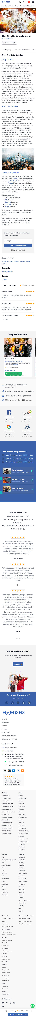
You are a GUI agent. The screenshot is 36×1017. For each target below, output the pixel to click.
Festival (22, 261)
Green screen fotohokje (9, 935)
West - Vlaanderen (24, 900)
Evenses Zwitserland (8, 806)
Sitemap (4, 729)
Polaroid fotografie (7, 932)
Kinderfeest (22, 825)
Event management (7, 940)
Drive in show (6, 972)
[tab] (16, 31)
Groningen (22, 876)
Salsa (3, 868)
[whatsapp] (12, 702)
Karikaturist (5, 945)
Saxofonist (5, 989)
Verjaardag (22, 844)
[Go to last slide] (2, 20)
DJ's (6, 200)
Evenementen (23, 817)
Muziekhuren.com (7, 825)
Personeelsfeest (23, 833)
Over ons (4, 725)
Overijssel (21, 889)
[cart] (29, 2)
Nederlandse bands (24, 918)
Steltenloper (5, 924)
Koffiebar (4, 953)
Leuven (21, 911)
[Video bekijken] (18, 20)
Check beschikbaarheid (18, 246)
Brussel (21, 897)
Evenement (6, 261)
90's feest (22, 849)
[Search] (24, 2)
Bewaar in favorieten (10, 42)
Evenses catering (7, 833)
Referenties (5, 722)
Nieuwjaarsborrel (24, 830)
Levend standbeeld (7, 918)
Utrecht (21, 862)
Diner (20, 811)
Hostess (4, 937)
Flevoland (21, 884)
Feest (28, 261)
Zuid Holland (22, 878)
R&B (3, 876)
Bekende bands (14, 5)
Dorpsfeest (22, 814)
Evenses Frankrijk (7, 817)
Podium (4, 964)
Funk (3, 881)
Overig (4, 264)
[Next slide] (33, 20)
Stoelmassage (6, 929)
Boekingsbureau (6, 830)
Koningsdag (22, 828)
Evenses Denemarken (8, 811)
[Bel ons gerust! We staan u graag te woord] (19, 2)
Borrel (20, 801)
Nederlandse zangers (25, 924)
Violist (3, 983)
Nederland (22, 857)
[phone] (18, 702)
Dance (3, 889)
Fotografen (8, 204)
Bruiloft (21, 795)
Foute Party (5, 978)
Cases (3, 967)
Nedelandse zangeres (25, 921)
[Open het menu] (33, 2)
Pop (5, 279)
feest (15, 179)
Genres (4, 854)
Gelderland (22, 870)
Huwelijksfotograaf (7, 926)
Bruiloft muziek (6, 865)
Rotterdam (22, 865)
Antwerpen (22, 903)
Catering (8, 202)
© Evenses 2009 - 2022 (9, 739)
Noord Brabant (23, 881)
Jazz (3, 870)
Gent (20, 908)
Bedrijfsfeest (14, 261)
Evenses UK (5, 814)
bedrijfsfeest (12, 181)
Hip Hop (4, 873)
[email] (6, 702)
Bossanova (5, 884)
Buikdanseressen (7, 951)
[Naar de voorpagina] (6, 2)
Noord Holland (23, 873)
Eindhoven (22, 868)
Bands (7, 206)
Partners (5, 793)
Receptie (21, 836)
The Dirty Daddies (10, 106)
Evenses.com (6, 795)
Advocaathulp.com (7, 828)
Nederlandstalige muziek (9, 859)
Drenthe (21, 886)
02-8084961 (19, 756)
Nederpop (5, 895)
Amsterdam (22, 859)
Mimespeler (5, 948)
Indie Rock (5, 892)
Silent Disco (5, 975)
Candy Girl (5, 943)
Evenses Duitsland (7, 801)
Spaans (4, 886)
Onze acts (5, 916)
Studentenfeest (23, 839)
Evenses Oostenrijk (7, 803)
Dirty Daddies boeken (10, 173)
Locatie (21, 854)
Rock (3, 862)
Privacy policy (6, 732)
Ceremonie (22, 806)
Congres (21, 809)
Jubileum (21, 822)
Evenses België (6, 798)
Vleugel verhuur (6, 970)
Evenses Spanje (6, 820)
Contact (4, 719)
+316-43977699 (19, 762)
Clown (3, 921)
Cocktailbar (5, 961)
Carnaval (21, 803)
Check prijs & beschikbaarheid (13, 373)
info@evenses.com (17, 765)
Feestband (5, 986)
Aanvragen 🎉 (18, 664)
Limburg (21, 892)
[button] (12, 367)
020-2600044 (19, 754)
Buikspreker (5, 980)
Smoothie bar (5, 959)
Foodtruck (5, 956)
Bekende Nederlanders (26, 916)
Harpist (4, 991)
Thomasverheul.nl (7, 822)
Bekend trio (19, 361)
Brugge (21, 905)
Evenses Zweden (7, 809)
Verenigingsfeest (24, 841)
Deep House (5, 878)
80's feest (22, 847)
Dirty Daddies (8, 59)
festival (10, 183)
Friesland (21, 895)
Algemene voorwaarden (9, 735)
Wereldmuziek (6, 994)
